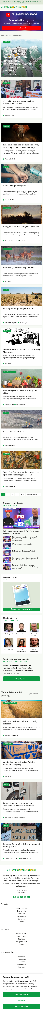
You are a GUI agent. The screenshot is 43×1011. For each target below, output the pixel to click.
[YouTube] (21, 897)
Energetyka (21, 911)
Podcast (21, 957)
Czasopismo (21, 959)
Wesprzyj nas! (21, 942)
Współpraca (21, 964)
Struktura (21, 939)
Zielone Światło (21, 934)
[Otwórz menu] (40, 7)
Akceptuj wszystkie (22, 994)
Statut (21, 944)
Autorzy (22, 962)
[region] (21, 992)
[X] (25, 897)
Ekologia (21, 914)
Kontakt (21, 967)
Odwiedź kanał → (22, 28)
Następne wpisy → (33, 494)
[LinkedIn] (28, 897)
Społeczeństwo (21, 908)
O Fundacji (21, 936)
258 (22, 494)
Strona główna (6, 35)
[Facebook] (14, 897)
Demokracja (21, 916)
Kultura (21, 922)
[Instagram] (18, 897)
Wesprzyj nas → (21, 679)
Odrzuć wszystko (21, 1006)
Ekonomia (21, 919)
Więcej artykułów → (35, 694)
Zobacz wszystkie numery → (21, 609)
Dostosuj (21, 1000)
